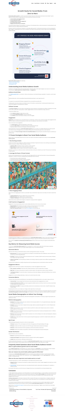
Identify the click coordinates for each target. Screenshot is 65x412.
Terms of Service (31, 406)
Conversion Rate (13, 365)
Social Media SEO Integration (19, 385)
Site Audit (42, 3)
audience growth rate (14, 94)
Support (51, 3)
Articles (31, 408)
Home (32, 3)
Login (55, 3)
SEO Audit (32, 401)
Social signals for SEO (12, 84)
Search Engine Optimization (31, 398)
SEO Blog (32, 403)
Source (22, 303)
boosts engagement (29, 208)
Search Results (37, 3)
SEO (45, 3)
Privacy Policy (32, 405)
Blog (48, 3)
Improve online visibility (13, 83)
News (32, 410)
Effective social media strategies (14, 81)
